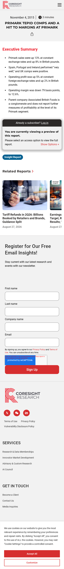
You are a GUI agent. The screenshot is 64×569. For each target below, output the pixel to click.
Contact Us (8, 500)
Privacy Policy (39, 349)
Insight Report (12, 157)
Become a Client (10, 495)
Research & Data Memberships (18, 451)
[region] (32, 545)
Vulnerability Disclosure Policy (19, 426)
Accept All (32, 553)
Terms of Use (10, 421)
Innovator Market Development (18, 457)
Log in (44, 122)
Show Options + (50, 144)
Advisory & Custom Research (17, 463)
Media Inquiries (10, 506)
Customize (32, 562)
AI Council (7, 469)
